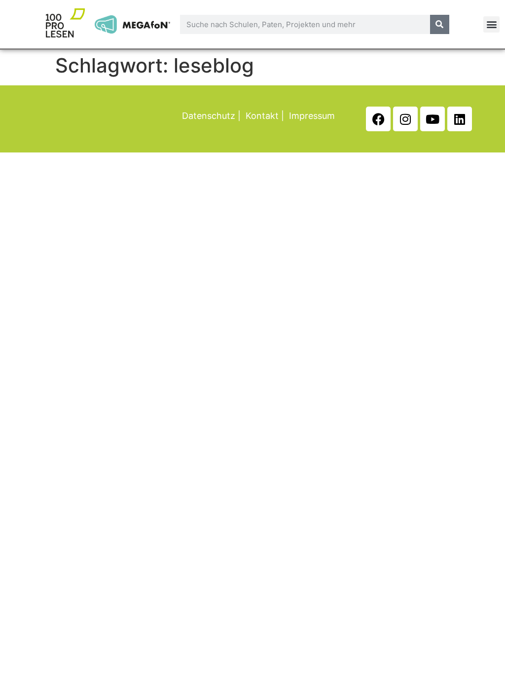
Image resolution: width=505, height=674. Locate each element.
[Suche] (439, 24)
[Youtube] (432, 119)
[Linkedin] (459, 119)
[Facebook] (378, 119)
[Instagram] (405, 119)
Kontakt (262, 116)
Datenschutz (208, 116)
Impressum (312, 116)
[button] (491, 24)
